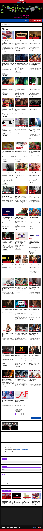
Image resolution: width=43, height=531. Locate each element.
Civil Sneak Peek (18, 127)
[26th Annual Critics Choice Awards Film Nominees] (21, 190)
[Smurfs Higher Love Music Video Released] (35, 146)
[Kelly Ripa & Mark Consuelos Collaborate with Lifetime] (35, 350)
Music (7, 60)
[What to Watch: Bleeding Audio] (21, 146)
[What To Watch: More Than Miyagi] (35, 190)
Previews (21, 60)
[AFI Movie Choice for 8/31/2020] (21, 395)
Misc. (17, 192)
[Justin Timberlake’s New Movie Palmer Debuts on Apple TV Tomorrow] (21, 212)
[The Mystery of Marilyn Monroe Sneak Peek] (35, 167)
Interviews (31, 306)
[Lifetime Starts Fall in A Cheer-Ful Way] (35, 328)
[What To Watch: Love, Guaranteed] (35, 374)
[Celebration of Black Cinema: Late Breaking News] (8, 212)
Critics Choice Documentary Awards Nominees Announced (21, 311)
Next (27, 414)
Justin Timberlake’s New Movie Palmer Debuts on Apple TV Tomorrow (20, 219)
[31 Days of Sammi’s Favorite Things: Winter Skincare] (26, 496)
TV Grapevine (21, 15)
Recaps (4, 497)
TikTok (3, 440)
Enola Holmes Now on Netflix (8, 355)
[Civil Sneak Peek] (21, 122)
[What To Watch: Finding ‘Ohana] (35, 212)
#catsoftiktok (23, 449)
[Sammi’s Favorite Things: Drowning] (35, 282)
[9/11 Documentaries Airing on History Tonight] (21, 350)
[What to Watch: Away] (21, 374)
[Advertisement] (21, 516)
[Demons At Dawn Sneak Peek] (21, 58)
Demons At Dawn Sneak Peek (21, 63)
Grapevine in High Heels (37, 20)
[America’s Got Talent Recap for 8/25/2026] (6, 496)
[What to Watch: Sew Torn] (21, 167)
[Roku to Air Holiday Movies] (21, 259)
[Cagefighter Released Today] (21, 328)
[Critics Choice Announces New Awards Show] (21, 236)
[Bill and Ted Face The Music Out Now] (8, 395)
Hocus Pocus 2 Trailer (19, 108)
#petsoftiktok (17, 449)
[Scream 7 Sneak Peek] (8, 374)
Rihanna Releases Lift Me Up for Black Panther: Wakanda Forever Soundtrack (8, 64)
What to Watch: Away (19, 379)
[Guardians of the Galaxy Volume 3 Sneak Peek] (21, 35)
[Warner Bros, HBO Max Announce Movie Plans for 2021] (35, 236)
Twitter (11, 527)
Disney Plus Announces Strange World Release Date (36, 501)
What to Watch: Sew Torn (20, 172)
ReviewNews (26, 529)
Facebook (8, 527)
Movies (4, 60)
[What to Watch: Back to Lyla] (8, 102)
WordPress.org (5, 483)
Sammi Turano (5, 43)
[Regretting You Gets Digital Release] (8, 122)
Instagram (3, 527)
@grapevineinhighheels (9, 447)
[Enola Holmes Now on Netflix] (8, 350)
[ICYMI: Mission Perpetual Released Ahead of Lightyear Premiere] (35, 122)
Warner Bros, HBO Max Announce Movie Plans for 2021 (34, 242)
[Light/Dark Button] (26, 20)
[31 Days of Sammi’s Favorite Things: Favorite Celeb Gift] (16, 496)
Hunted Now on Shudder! (7, 241)
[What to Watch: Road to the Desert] (8, 259)
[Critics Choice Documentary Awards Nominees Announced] (21, 304)
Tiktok (18, 527)
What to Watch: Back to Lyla (8, 108)
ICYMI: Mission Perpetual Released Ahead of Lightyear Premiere (35, 129)
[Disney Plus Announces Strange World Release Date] (8, 35)
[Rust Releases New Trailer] (35, 102)
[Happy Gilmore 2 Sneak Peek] (21, 282)
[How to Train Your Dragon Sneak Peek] (8, 81)
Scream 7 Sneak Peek (6, 379)
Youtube (15, 527)
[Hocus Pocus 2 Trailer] (21, 102)
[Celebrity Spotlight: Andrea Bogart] (8, 328)
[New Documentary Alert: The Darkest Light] (8, 304)
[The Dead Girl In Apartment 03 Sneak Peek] (21, 81)
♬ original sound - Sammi (10, 451)
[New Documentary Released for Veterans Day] (8, 282)
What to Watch (5, 105)
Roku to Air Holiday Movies (20, 264)
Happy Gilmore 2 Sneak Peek (21, 287)
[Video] (16, 78)
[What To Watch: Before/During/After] (8, 190)
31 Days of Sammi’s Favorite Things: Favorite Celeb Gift (16, 501)
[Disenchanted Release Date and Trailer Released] (35, 58)
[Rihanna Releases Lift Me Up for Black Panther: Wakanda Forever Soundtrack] (8, 58)
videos (24, 60)
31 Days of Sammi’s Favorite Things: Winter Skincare (26, 501)
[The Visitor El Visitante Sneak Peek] (8, 146)
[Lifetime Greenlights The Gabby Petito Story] (8, 167)
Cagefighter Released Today (21, 333)
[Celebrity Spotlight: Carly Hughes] (35, 259)
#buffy (27, 449)
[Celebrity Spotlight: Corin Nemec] (35, 304)
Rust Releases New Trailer (34, 108)
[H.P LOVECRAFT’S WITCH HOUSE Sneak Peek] (35, 81)
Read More (5, 52)
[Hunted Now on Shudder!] (8, 236)
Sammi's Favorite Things (34, 284)
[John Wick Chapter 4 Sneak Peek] (35, 35)
